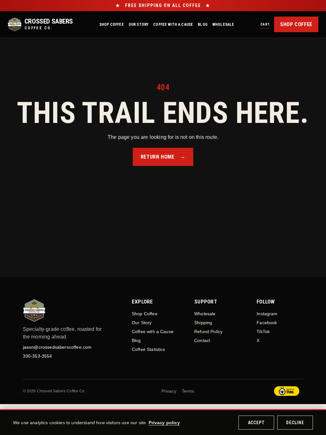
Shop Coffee (111, 24)
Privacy (168, 391)
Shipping (203, 322)
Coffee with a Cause (173, 24)
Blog (203, 24)
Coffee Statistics (148, 349)
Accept (256, 422)
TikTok (263, 331)
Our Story (138, 24)
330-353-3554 (37, 356)
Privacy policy (164, 422)
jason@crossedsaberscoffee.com (57, 347)
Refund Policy (208, 331)
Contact (202, 340)
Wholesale (223, 24)
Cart (265, 24)
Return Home (163, 157)
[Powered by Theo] (286, 391)
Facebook (267, 322)
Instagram (267, 313)
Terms (188, 391)
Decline (295, 422)
